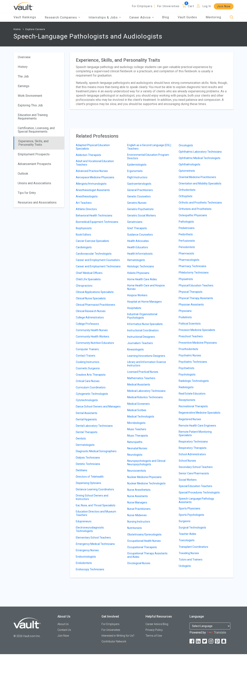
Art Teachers (84, 202)
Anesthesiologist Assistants (93, 190)
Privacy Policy (154, 629)
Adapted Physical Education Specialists (93, 147)
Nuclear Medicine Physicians (144, 477)
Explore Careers (35, 29)
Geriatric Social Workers (141, 215)
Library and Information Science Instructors (146, 363)
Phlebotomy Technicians (194, 272)
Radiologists (186, 387)
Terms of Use (153, 635)
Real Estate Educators (192, 393)
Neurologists (134, 454)
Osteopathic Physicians (193, 215)
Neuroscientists (136, 470)
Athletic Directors (86, 209)
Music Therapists (137, 435)
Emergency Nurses (87, 550)
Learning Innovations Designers (146, 355)
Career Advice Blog (156, 624)
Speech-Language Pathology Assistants (196, 500)
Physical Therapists (190, 291)
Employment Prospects (34, 154)
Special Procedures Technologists (199, 492)
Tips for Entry (27, 193)
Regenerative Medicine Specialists (199, 412)
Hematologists (136, 260)
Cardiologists (84, 247)
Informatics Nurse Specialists (145, 324)
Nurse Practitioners (139, 508)
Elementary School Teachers (93, 537)
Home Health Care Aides (142, 279)
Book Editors (83, 234)
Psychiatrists (186, 368)
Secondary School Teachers (196, 467)
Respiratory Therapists (192, 447)
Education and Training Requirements (33, 116)
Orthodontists (187, 189)
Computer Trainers (87, 349)
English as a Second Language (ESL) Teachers (149, 147)
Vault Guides (187, 17)
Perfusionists (187, 240)
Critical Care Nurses (88, 381)
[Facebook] (192, 641)
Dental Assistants (86, 413)
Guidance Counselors (140, 234)
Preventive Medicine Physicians (198, 342)
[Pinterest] (217, 641)
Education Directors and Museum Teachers (96, 513)
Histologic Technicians (140, 266)
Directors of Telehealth (90, 476)
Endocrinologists (86, 556)
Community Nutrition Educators (95, 342)
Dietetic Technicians (88, 463)
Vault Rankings (25, 17)
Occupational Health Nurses (144, 540)
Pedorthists (186, 234)
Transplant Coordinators (193, 546)
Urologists (185, 565)
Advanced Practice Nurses (92, 170)
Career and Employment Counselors (98, 260)
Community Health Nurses (92, 330)
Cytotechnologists (87, 400)
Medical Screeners (138, 403)
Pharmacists (186, 253)
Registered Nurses (190, 419)
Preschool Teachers (191, 336)
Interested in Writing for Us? (118, 635)
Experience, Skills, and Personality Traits (33, 142)
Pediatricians (187, 228)
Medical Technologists (140, 416)
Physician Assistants (191, 304)
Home (17, 29)
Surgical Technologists (192, 527)
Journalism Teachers (140, 343)
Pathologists (186, 221)
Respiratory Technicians (193, 441)
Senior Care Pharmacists (194, 473)
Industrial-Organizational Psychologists (142, 316)
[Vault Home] (23, 6)
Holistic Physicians (138, 272)
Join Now (223, 6)
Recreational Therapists (193, 406)
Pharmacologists (189, 259)
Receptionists (187, 399)
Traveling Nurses (189, 553)
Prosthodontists (188, 349)
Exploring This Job (30, 105)
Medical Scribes (136, 410)
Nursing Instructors (138, 521)
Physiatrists (186, 279)
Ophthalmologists (189, 164)
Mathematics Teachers (141, 378)
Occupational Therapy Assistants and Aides (147, 555)
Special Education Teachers (195, 486)
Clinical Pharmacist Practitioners (95, 304)
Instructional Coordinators (143, 330)
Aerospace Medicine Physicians (95, 177)
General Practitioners (140, 190)
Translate (220, 632)
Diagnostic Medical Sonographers (96, 451)
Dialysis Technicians (88, 457)
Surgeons (184, 521)
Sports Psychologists (191, 514)
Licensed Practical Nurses (142, 371)
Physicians (185, 310)
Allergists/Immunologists (91, 183)
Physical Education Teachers (196, 285)
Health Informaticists (140, 253)
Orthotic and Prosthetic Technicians (200, 202)
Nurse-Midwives (137, 515)
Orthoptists (185, 196)
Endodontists (84, 563)
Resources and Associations (37, 202)
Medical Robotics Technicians (145, 397)
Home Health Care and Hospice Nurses (146, 287)
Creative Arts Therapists (91, 374)
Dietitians (81, 470)
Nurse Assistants (137, 496)
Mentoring (213, 17)
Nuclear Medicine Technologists (146, 483)
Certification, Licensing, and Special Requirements (36, 129)
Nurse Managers (137, 502)
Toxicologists (187, 540)
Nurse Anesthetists (139, 489)
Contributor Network (114, 641)
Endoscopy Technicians (90, 569)
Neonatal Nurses (137, 448)
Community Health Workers (92, 336)
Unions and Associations (34, 183)
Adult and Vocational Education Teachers (95, 163)
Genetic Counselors (139, 196)
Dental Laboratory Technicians (94, 425)
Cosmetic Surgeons (88, 368)
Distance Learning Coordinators (95, 489)
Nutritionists (134, 527)
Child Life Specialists (88, 279)
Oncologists (186, 145)
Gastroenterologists (139, 183)
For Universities (168, 6)
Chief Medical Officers (89, 272)
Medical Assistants (138, 384)
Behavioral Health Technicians (94, 215)
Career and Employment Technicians (98, 266)
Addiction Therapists (88, 155)
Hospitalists (134, 308)
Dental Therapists (86, 432)
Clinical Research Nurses (91, 311)
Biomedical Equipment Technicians (97, 221)
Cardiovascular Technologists (94, 253)
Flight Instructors (137, 177)
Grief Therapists (137, 228)
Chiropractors (84, 285)
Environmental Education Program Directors (148, 156)
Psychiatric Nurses (190, 355)
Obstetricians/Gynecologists (144, 534)
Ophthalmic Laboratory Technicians (200, 151)
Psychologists (187, 374)
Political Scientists (190, 323)
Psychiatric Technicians (193, 361)
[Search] (231, 17)
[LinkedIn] (198, 641)
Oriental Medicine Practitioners (197, 177)
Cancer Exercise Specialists (92, 240)
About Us (63, 624)
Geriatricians (134, 221)
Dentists (81, 438)
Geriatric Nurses (136, 202)
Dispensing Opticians (88, 483)
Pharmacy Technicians (192, 266)
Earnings (23, 86)
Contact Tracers (85, 355)
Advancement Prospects (34, 164)
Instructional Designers (141, 336)
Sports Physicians (189, 508)
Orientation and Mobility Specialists (200, 183)
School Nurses (187, 460)
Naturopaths (134, 441)
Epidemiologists (136, 164)
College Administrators (90, 317)
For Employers (142, 6)
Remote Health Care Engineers (197, 425)
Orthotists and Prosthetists (195, 208)
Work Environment (30, 96)
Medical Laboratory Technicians (146, 390)
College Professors (87, 323)
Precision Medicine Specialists (197, 330)
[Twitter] (205, 641)
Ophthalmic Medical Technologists (199, 158)
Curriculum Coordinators (91, 387)
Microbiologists (136, 422)
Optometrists (187, 170)
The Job (23, 76)
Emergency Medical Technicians (95, 543)
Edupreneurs (83, 521)
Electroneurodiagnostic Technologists (90, 529)
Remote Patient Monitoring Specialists (195, 433)
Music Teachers (136, 429)
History (23, 67)
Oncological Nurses (138, 563)
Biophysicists (84, 228)
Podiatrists (185, 317)
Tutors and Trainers (190, 559)
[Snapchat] (224, 641)
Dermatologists (85, 444)
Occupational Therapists (142, 547)
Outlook (23, 173)
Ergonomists (135, 170)
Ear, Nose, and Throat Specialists (95, 505)
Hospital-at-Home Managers (144, 301)
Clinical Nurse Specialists (91, 298)
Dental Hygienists (86, 419)
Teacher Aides (187, 533)
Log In (207, 6)
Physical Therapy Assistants (196, 298)
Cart (191, 6)
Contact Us (64, 629)
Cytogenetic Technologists (92, 393)
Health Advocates (138, 240)
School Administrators (192, 454)
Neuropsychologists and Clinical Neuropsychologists (146, 462)
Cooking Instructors (87, 362)
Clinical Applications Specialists (95, 292)
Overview (24, 57)
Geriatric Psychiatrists (140, 209)
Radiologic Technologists (194, 380)
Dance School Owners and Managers (98, 406)
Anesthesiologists (87, 196)
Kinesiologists (135, 349)
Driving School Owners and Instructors (92, 497)
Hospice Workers (137, 295)
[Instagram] (211, 641)
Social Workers (188, 479)
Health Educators (137, 247)
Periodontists (187, 247)
